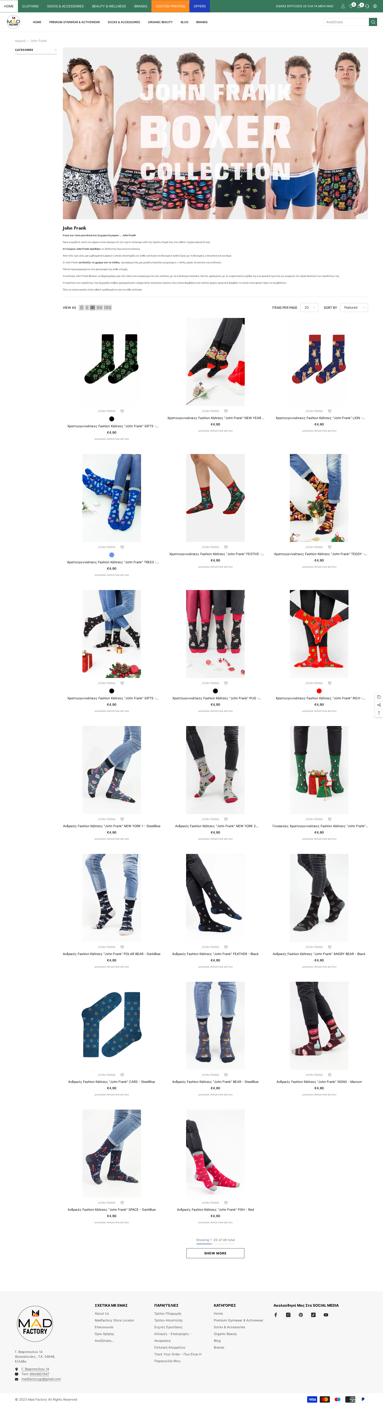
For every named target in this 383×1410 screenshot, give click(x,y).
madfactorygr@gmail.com (41, 1379)
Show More (215, 1253)
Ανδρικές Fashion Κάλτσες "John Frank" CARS (111, 1082)
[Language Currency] (375, 6)
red (319, 691)
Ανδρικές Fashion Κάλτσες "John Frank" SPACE (112, 1210)
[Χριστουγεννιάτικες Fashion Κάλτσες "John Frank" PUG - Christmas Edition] (215, 634)
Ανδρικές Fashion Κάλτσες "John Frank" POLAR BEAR (111, 954)
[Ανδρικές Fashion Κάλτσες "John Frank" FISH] (215, 1154)
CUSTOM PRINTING (170, 6)
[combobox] (346, 22)
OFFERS (200, 6)
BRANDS (140, 6)
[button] (81, 307)
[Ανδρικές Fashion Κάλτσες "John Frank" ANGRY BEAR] (319, 898)
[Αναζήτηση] (350, 22)
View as (69, 308)
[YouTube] (326, 1315)
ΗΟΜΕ (9, 6)
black (112, 419)
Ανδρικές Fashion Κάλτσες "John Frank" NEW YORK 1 (111, 826)
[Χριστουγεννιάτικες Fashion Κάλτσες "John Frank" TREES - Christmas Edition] (112, 498)
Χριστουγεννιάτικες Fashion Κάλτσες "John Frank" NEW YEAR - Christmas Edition (215, 418)
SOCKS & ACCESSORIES (65, 6)
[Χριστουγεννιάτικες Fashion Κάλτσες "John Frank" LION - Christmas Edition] (319, 362)
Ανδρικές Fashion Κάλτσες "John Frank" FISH (215, 1210)
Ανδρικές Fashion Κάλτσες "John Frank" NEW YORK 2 (215, 826)
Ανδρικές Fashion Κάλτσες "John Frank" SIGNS (319, 1082)
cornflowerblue (112, 555)
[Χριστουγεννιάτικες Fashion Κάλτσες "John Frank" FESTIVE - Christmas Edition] (215, 498)
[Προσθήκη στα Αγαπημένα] (122, 411)
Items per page (284, 308)
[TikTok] (313, 1315)
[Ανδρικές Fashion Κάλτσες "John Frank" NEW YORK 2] (215, 770)
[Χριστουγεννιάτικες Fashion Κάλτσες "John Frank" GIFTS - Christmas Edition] (112, 362)
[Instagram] (288, 1315)
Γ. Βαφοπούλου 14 (35, 1369)
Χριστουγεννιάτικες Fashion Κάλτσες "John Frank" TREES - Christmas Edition (111, 562)
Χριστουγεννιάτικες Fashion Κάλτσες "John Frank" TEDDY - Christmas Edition (319, 554)
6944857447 (39, 1374)
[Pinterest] (301, 1315)
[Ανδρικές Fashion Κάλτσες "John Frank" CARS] (112, 1026)
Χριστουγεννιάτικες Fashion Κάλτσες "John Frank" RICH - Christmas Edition (319, 698)
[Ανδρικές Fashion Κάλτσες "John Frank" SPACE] (112, 1154)
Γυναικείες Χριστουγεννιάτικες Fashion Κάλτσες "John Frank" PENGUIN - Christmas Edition (319, 826)
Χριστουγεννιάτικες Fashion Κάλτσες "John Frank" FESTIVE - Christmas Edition (215, 554)
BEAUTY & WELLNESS (109, 6)
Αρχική (20, 41)
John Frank (38, 41)
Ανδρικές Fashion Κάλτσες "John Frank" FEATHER (215, 954)
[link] (215, 133)
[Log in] (343, 6)
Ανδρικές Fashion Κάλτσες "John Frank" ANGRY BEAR (319, 954)
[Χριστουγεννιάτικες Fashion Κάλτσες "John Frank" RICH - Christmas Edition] (319, 634)
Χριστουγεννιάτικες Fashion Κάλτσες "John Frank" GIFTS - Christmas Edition (111, 426)
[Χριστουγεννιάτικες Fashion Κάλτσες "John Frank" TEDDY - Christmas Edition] (319, 498)
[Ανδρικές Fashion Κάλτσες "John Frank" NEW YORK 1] (112, 770)
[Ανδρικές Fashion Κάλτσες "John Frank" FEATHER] (215, 898)
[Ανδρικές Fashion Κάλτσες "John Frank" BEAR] (215, 1026)
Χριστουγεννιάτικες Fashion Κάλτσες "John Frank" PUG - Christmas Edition (215, 698)
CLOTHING (30, 6)
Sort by (330, 308)
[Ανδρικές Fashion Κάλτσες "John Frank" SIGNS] (319, 1026)
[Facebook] (275, 1315)
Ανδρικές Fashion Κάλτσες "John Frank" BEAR (215, 1082)
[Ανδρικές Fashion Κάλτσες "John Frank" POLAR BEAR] (112, 898)
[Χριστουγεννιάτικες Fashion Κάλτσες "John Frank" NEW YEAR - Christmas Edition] (215, 362)
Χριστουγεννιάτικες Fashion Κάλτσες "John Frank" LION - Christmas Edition (319, 418)
